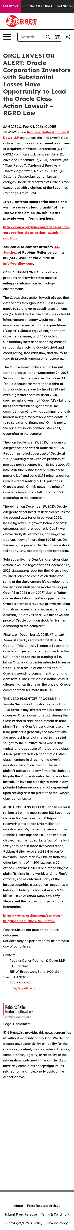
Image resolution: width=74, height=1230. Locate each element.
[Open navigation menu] (7, 37)
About (18, 1206)
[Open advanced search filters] (57, 36)
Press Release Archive (43, 1206)
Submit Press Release (20, 1214)
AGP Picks (10, 6)
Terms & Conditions (55, 1214)
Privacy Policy (57, 1223)
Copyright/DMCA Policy (24, 1223)
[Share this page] (68, 37)
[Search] (47, 36)
